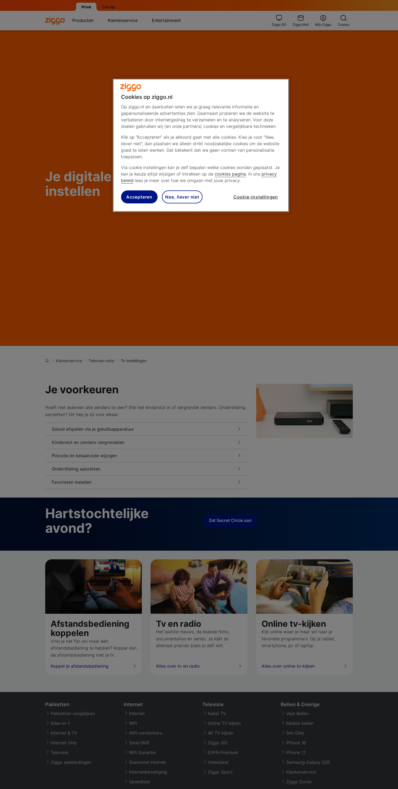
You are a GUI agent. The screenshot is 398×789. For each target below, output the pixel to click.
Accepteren (139, 197)
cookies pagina (230, 174)
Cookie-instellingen (255, 197)
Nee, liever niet (182, 197)
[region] (201, 145)
